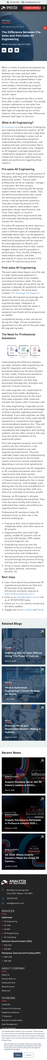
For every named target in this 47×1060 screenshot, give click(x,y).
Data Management (9, 1024)
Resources (6, 990)
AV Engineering (10, 921)
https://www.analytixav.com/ (19, 593)
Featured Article (8, 982)
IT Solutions (7, 1016)
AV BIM (7, 929)
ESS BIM (7, 949)
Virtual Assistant (9, 1028)
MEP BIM (7, 961)
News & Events (8, 986)
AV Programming (11, 933)
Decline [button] (28, 1055)
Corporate (6, 1004)
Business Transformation (12, 1020)
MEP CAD (8, 957)
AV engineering (9, 127)
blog (18, 603)
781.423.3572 (14, 2)
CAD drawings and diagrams (25, 293)
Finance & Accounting (11, 1008)
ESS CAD (8, 945)
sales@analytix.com (32, 2)
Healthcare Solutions (10, 1012)
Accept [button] (18, 1055)
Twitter (40, 609)
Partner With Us (8, 979)
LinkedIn (28, 609)
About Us (5, 975)
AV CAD (7, 925)
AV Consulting (10, 937)
